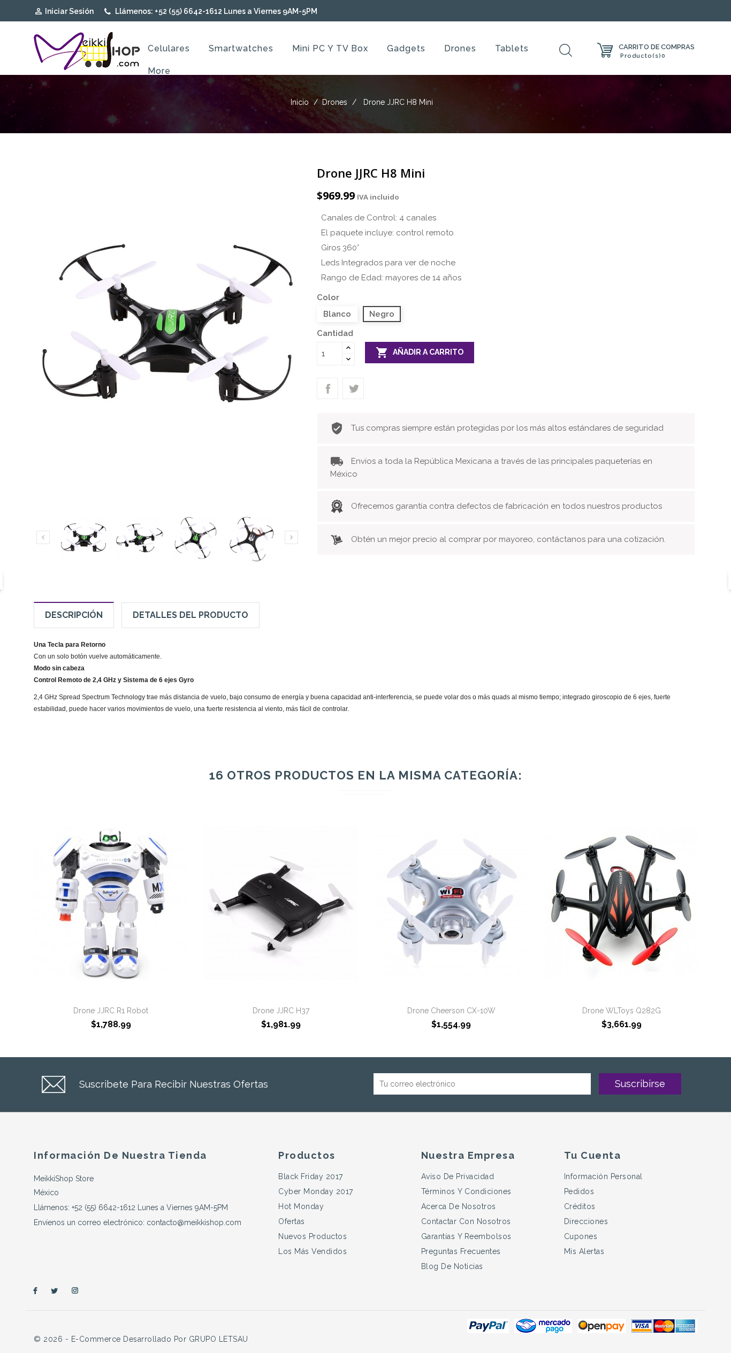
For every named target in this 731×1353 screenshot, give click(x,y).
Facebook (34, 1291)
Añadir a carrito (419, 352)
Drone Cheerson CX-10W (451, 1010)
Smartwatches (241, 48)
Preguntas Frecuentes (461, 1251)
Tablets (512, 48)
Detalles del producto (190, 615)
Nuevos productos (312, 1236)
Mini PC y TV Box (330, 48)
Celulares (169, 48)
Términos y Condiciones (466, 1191)
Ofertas (291, 1221)
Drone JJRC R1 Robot (110, 1010)
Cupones (581, 1236)
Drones (460, 48)
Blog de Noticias (452, 1266)
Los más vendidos (312, 1251)
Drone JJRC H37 (281, 1010)
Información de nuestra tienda (120, 1155)
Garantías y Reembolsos (466, 1236)
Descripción (74, 615)
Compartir (327, 388)
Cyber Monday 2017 (315, 1191)
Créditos (580, 1206)
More (159, 71)
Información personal (603, 1176)
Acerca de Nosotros (458, 1206)
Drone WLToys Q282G (621, 1010)
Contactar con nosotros (466, 1221)
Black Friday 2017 (310, 1176)
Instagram (75, 1291)
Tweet (353, 388)
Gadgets (406, 48)
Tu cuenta (592, 1155)
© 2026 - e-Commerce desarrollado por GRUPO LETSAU (141, 1339)
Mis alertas (584, 1251)
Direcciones (586, 1221)
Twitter (55, 1291)
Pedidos (579, 1191)
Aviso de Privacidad (457, 1176)
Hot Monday (301, 1206)
